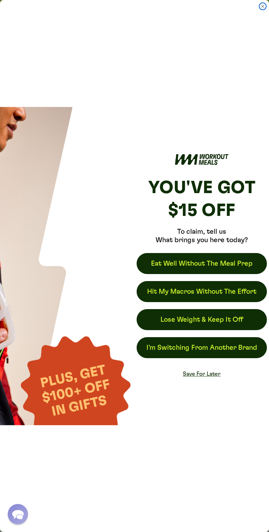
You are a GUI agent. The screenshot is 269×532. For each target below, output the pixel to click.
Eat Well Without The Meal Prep (202, 263)
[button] (18, 514)
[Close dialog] (262, 6)
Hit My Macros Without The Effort (201, 291)
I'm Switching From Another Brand (201, 347)
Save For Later (202, 374)
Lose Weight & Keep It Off (201, 319)
